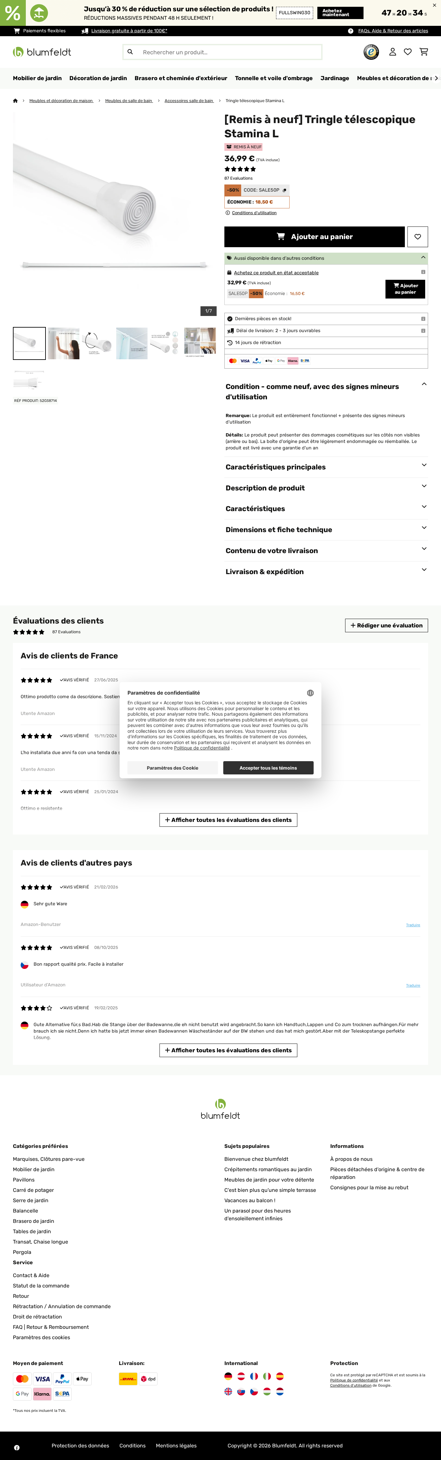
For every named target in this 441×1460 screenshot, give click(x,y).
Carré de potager (33, 1190)
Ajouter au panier (321, 236)
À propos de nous (351, 1159)
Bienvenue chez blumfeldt (256, 1159)
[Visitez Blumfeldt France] (254, 1376)
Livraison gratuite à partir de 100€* (129, 31)
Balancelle (25, 1211)
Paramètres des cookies (41, 1337)
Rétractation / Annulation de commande (62, 1306)
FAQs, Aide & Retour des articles (393, 31)
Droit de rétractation (37, 1317)
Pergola (22, 1252)
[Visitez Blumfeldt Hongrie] (267, 1391)
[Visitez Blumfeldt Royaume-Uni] (228, 1391)
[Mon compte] (392, 52)
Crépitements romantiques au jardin (268, 1169)
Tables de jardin (32, 1231)
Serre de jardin (30, 1200)
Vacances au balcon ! (249, 1200)
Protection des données (80, 1446)
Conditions (132, 1446)
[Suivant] (436, 78)
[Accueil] (21, 100)
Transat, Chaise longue (40, 1242)
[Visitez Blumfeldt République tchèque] (254, 1391)
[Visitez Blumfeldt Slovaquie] (241, 1391)
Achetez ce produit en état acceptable (276, 273)
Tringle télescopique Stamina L (255, 100)
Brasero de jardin (33, 1221)
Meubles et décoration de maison (61, 100)
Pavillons (24, 1180)
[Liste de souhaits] (408, 52)
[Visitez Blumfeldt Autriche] (241, 1376)
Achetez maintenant (336, 12)
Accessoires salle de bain (189, 100)
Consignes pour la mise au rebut (369, 1187)
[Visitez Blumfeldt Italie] (267, 1376)
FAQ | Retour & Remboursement (51, 1327)
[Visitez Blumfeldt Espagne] (280, 1376)
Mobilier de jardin (34, 1169)
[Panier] (423, 52)
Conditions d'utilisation (351, 1385)
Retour (21, 1296)
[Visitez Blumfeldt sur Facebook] (17, 1448)
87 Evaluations (238, 178)
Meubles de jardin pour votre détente (269, 1180)
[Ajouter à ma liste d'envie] (417, 236)
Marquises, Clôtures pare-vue (49, 1159)
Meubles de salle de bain (129, 100)
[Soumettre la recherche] (130, 52)
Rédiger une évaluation (389, 625)
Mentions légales (176, 1446)
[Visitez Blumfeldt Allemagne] (228, 1376)
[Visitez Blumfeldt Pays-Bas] (280, 1391)
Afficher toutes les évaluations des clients (231, 819)
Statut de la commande (41, 1286)
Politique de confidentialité (354, 1380)
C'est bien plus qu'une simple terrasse (270, 1190)
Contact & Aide (31, 1275)
